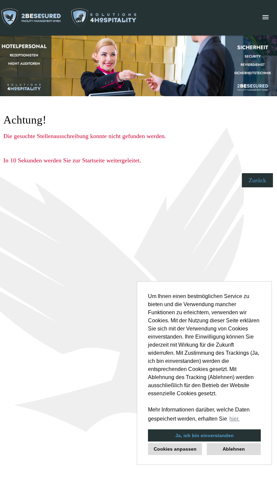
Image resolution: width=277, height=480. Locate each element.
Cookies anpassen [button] (175, 449)
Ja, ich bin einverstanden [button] (204, 435)
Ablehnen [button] (234, 449)
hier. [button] (234, 419)
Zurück (257, 180)
